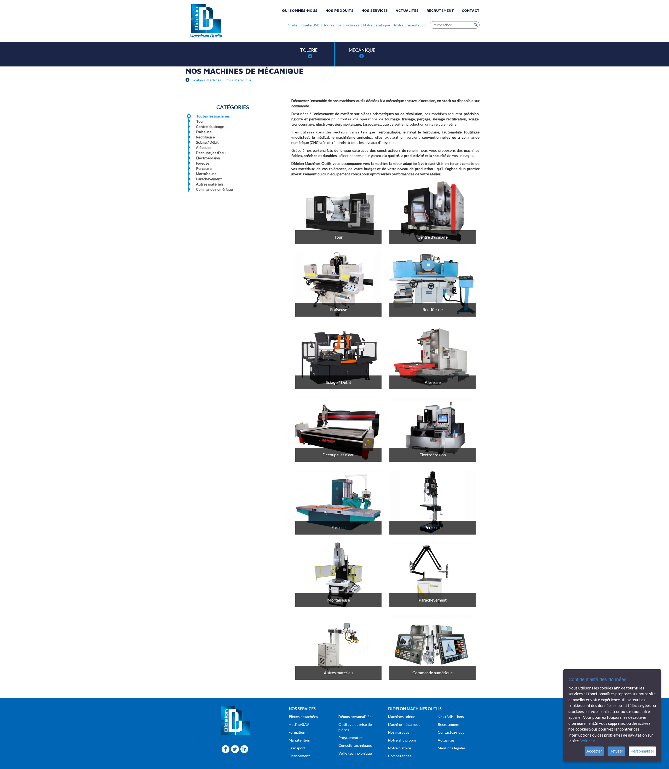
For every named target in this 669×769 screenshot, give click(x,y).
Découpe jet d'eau (211, 152)
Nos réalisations (451, 716)
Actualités (407, 10)
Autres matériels (209, 184)
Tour (200, 121)
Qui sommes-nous (300, 10)
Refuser (616, 751)
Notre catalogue (376, 25)
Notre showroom (402, 740)
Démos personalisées (355, 716)
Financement (299, 756)
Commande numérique (214, 189)
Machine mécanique (404, 724)
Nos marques (399, 732)
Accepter (594, 751)
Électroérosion (208, 158)
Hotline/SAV (299, 724)
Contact (471, 10)
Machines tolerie (401, 716)
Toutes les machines (213, 116)
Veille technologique (355, 753)
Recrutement (440, 10)
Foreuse (202, 163)
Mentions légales (452, 748)
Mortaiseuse (206, 173)
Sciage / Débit (207, 142)
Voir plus (588, 740)
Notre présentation (410, 25)
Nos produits (339, 10)
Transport (297, 748)
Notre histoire (399, 748)
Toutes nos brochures (341, 25)
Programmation (351, 737)
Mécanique (362, 50)
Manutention (299, 740)
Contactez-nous (451, 732)
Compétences (399, 756)
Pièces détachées (303, 716)
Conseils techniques (355, 745)
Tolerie (309, 50)
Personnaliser (642, 751)
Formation (297, 732)
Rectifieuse (205, 137)
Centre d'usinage (210, 126)
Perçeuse (204, 168)
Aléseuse (203, 147)
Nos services (374, 10)
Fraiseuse (204, 132)
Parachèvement (209, 179)
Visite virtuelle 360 (303, 25)
